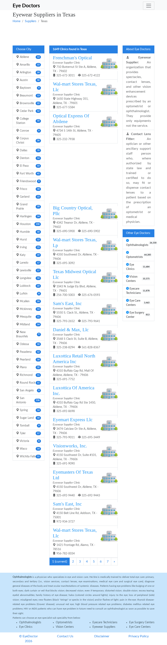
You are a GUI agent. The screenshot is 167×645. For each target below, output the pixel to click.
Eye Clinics (25, 627)
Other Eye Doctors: (138, 233)
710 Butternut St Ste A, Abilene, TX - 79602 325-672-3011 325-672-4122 (76, 66)
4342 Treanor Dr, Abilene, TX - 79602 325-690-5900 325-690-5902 (76, 219)
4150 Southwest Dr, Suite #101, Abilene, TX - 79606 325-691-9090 (75, 454)
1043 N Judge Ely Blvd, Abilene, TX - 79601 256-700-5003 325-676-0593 (76, 283)
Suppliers (30, 21)
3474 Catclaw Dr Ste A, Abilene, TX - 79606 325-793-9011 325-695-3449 (76, 428)
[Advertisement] (83, 34)
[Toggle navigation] (148, 6)
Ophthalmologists (30, 622)
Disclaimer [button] (101, 636)
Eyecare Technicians (104, 622)
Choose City (23, 49)
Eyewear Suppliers (103, 627)
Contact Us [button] (65, 636)
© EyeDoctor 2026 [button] (28, 639)
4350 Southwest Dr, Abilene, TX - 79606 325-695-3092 (75, 251)
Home (16, 21)
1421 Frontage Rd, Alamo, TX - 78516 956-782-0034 (75, 541)
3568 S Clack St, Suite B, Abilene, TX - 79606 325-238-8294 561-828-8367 (76, 338)
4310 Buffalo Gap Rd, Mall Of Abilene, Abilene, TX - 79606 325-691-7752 (74, 367)
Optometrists (64, 622)
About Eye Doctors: (138, 49)
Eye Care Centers (140, 627)
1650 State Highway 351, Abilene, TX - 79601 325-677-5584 (75, 95)
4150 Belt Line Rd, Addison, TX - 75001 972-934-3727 (75, 512)
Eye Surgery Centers (141, 622)
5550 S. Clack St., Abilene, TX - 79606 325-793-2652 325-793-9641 (76, 312)
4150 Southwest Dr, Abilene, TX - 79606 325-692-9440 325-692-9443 (76, 483)
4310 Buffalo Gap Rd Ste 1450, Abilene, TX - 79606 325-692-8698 (74, 399)
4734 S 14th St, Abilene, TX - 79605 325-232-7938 (73, 127)
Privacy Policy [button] (139, 636)
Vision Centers (65, 627)
